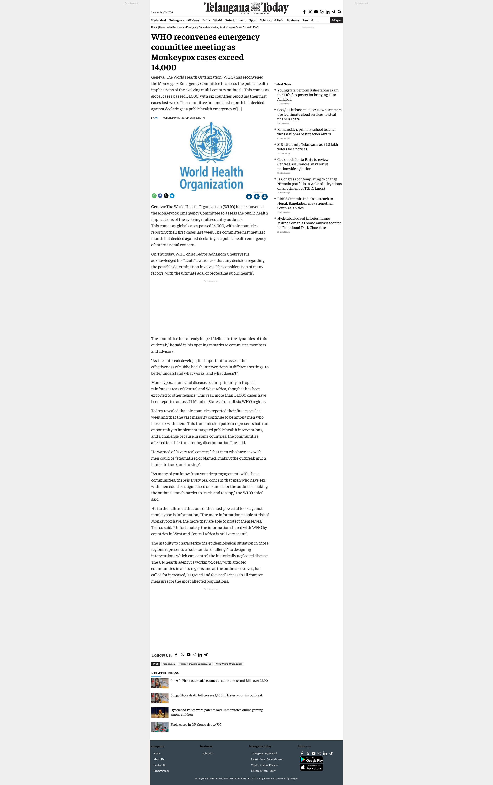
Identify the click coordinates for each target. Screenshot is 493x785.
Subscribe (207, 753)
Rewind (308, 20)
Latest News (282, 84)
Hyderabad (158, 20)
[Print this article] (265, 197)
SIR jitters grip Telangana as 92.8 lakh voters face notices (307, 146)
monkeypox (169, 664)
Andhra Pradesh (269, 765)
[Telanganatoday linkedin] (200, 655)
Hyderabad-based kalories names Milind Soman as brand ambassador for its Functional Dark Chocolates (309, 223)
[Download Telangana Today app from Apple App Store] (249, 197)
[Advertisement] (210, 618)
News (162, 27)
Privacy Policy (161, 770)
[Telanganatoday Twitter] (182, 655)
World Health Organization (228, 664)
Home (154, 27)
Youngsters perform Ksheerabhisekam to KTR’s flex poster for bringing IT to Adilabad (308, 94)
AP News (193, 20)
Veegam (294, 778)
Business (293, 20)
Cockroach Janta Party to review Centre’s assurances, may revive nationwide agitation (302, 164)
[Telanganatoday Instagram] (194, 655)
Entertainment (235, 20)
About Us (158, 759)
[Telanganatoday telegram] (206, 655)
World (217, 20)
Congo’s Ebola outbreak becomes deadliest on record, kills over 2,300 (219, 680)
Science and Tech (271, 20)
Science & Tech (259, 770)
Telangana (176, 20)
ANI (156, 118)
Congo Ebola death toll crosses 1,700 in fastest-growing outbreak (216, 695)
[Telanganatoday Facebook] (176, 655)
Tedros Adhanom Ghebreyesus (195, 664)
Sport (253, 20)
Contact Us (159, 765)
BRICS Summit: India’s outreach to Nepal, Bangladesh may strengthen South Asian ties (305, 203)
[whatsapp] (154, 195)
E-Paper (336, 20)
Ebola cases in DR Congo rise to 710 (195, 724)
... (317, 20)
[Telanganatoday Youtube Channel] (188, 655)
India (206, 20)
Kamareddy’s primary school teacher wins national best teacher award (306, 131)
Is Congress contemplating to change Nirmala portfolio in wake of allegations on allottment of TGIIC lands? (309, 183)
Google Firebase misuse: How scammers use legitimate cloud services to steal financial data (309, 114)
